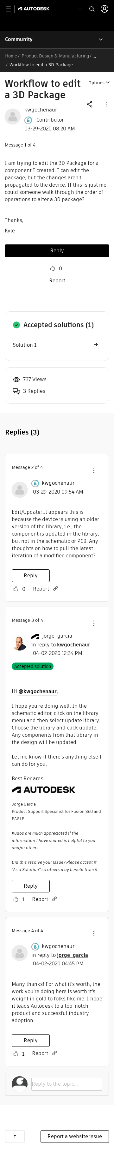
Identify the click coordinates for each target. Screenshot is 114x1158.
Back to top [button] (15, 1136)
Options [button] (96, 83)
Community (19, 39)
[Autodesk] (34, 8)
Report (57, 280)
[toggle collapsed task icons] (80, 9)
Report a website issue (75, 1136)
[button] (106, 104)
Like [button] (52, 268)
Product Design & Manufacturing (55, 56)
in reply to (60, 644)
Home (11, 56)
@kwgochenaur (37, 691)
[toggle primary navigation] (12, 9)
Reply (57, 250)
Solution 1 (24, 345)
